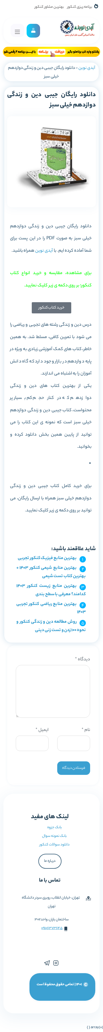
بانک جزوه (54, 828)
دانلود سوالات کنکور (54, 845)
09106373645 (52, 928)
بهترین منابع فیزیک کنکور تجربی (47, 558)
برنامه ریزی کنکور (79, 7)
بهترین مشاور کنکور (49, 7)
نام (86, 730)
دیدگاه (82, 659)
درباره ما (50, 861)
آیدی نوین (86, 68)
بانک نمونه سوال (54, 836)
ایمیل (42, 730)
